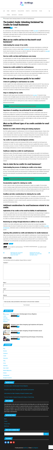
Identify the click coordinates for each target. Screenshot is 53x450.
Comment (5, 262)
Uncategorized (6, 375)
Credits (28, 11)
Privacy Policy (7, 423)
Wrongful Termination (7, 377)
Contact (5, 421)
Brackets (13, 11)
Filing (40, 11)
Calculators (21, 11)
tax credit (48, 51)
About (5, 418)
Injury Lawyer (6, 368)
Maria (16, 27)
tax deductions (27, 49)
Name (4, 282)
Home (8, 11)
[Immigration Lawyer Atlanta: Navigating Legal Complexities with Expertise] (6, 326)
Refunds (21, 14)
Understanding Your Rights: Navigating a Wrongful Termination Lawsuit (26, 330)
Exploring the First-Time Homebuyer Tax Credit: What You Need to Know (35, 254)
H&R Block (14, 14)
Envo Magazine (35, 447)
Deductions (34, 11)
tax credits (36, 30)
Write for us (6, 426)
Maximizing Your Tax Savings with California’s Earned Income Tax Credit (16, 254)
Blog (4, 348)
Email (4, 289)
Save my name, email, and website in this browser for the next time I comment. (21, 301)
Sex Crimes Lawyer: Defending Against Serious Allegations (24, 314)
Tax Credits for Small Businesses (30, 246)
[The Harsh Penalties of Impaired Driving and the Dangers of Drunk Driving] (6, 338)
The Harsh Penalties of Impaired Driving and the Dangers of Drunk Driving (27, 336)
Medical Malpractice (7, 370)
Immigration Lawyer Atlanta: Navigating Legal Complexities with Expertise (27, 324)
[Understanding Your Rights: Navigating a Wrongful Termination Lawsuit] (6, 332)
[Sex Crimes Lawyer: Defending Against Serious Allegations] (6, 318)
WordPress (25, 447)
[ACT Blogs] (4, 11)
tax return (35, 95)
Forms (8, 14)
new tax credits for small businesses (15, 246)
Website (5, 295)
